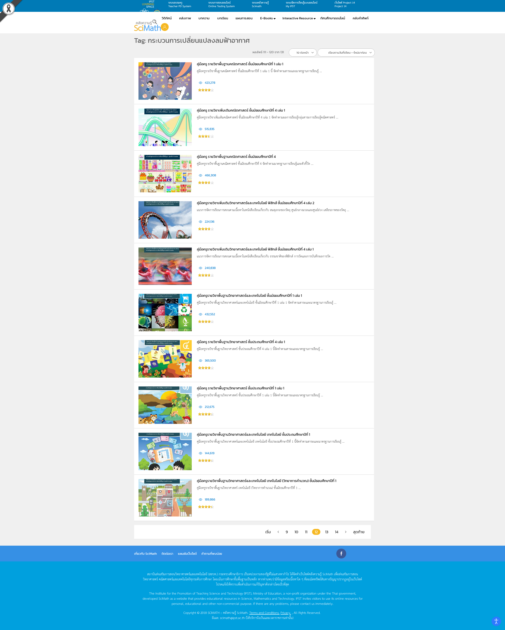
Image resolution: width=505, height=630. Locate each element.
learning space (149, 4)
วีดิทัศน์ (167, 18)
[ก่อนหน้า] (278, 532)
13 (326, 532)
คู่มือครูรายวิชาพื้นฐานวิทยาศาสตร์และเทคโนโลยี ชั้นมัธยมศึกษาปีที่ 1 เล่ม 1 (249, 295)
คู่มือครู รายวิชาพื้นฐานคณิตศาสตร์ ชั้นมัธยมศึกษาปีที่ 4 (236, 156)
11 (306, 532)
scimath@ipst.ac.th (232, 617)
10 (296, 532)
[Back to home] (147, 25)
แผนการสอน (244, 18)
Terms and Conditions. (264, 612)
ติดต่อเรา (167, 553)
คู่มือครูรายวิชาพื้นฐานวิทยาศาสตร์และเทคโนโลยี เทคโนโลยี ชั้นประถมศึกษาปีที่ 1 (253, 434)
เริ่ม (268, 532)
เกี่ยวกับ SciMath (145, 553)
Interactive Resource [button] (297, 18)
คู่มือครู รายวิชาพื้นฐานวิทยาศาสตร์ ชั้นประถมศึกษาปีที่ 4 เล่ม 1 (241, 341)
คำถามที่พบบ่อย (211, 553)
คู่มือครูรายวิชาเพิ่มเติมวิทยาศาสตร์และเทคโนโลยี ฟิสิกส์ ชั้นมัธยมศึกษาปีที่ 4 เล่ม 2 (255, 203)
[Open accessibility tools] (496, 621)
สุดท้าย (359, 532)
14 (336, 532)
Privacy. (286, 612)
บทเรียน (222, 18)
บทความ (203, 18)
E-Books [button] (266, 18)
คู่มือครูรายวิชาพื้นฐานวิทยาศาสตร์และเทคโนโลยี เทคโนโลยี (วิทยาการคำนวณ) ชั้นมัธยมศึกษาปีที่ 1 (266, 480)
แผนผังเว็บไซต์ (187, 553)
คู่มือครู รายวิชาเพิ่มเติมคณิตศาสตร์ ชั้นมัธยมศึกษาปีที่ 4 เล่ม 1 (241, 110)
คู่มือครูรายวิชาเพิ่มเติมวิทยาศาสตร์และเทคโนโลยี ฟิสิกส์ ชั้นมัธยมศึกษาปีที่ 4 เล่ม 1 (255, 249)
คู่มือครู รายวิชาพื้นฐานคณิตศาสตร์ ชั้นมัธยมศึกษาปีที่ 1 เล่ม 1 (240, 64)
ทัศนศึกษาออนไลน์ (332, 18)
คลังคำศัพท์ (360, 18)
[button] (165, 27)
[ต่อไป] (346, 532)
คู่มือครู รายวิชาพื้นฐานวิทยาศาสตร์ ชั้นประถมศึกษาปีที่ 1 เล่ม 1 (240, 388)
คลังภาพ (185, 18)
